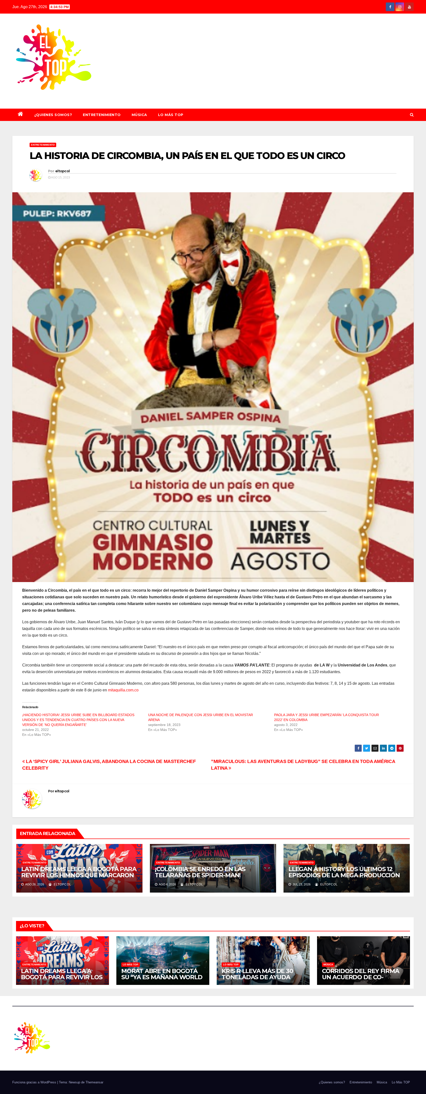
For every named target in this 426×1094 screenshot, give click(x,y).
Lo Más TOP (170, 115)
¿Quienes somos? (53, 115)
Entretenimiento (102, 115)
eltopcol (62, 171)
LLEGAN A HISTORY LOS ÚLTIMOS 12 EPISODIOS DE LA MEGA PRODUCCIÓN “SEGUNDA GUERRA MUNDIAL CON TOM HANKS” (344, 878)
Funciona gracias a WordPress (34, 1082)
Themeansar (94, 1082)
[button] (412, 115)
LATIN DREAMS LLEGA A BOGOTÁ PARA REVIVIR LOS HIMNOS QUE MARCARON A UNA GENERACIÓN (78, 875)
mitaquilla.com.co (123, 690)
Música (139, 115)
